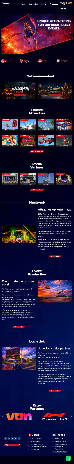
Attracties (33, 4)
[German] (69, 3)
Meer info (55, 256)
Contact (63, 8)
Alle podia (37, 190)
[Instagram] (9, 438)
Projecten (54, 4)
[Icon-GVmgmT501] (19, 438)
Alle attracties (37, 151)
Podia (43, 4)
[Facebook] (5, 438)
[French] (66, 3)
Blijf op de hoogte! (12, 445)
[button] (3, 416)
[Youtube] (15, 438)
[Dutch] (61, 3)
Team (64, 4)
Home (23, 4)
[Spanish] (71, 3)
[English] (64, 3)
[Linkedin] (12, 438)
